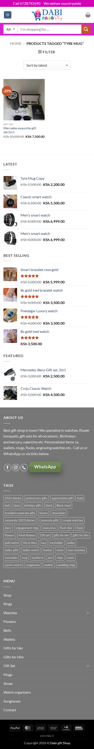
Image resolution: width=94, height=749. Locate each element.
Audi (80, 498)
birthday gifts (33, 505)
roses (70, 557)
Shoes (8, 683)
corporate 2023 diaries (20, 520)
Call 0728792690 (26, 3)
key (43, 543)
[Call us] (24, 467)
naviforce (37, 557)
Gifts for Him (13, 657)
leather (47, 550)
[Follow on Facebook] (7, 467)
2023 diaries (13, 498)
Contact (9, 710)
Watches (10, 613)
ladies (71, 543)
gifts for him (81, 535)
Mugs (7, 674)
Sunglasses (12, 701)
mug (24, 557)
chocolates (59, 513)
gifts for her (61, 535)
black (49, 505)
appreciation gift (62, 498)
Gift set (45, 535)
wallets (48, 565)
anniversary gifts (36, 498)
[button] (7, 15)
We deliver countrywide (62, 3)
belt (7, 505)
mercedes (11, 557)
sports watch (13, 565)
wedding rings (66, 565)
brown (43, 513)
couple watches (73, 520)
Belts (7, 630)
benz (17, 505)
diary (8, 528)
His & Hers (30, 543)
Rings (7, 604)
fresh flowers (27, 535)
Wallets (9, 639)
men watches (76, 550)
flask (79, 528)
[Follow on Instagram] (16, 467)
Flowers (9, 621)
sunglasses (33, 565)
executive (49, 528)
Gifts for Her (13, 648)
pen (50, 557)
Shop (7, 595)
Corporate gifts (49, 520)
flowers (10, 535)
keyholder (56, 543)
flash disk (66, 528)
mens (60, 550)
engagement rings (27, 528)
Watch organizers (17, 692)
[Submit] (86, 29)
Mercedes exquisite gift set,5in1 (19, 130)
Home (15, 43)
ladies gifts (12, 550)
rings (60, 557)
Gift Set (9, 665)
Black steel (64, 505)
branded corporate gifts (20, 513)
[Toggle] (88, 612)
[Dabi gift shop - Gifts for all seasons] (47, 14)
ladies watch (31, 550)
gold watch (12, 543)
